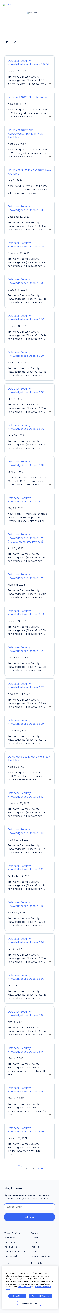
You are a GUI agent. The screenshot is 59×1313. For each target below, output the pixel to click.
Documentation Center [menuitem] (41, 1256)
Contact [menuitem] (34, 1238)
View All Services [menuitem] (12, 1233)
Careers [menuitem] (34, 1233)
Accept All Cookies (40, 1296)
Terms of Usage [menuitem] (38, 1263)
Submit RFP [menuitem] (36, 1242)
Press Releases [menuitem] (11, 1242)
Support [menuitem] (34, 1251)
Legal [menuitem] (6, 1263)
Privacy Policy (24, 1287)
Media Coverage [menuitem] (12, 1247)
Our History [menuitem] (9, 1238)
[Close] (54, 1269)
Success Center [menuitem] (11, 1256)
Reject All (17, 1296)
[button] (54, 4)
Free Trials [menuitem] (35, 1247)
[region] (30, 1287)
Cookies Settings (29, 1303)
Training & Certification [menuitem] (14, 1251)
